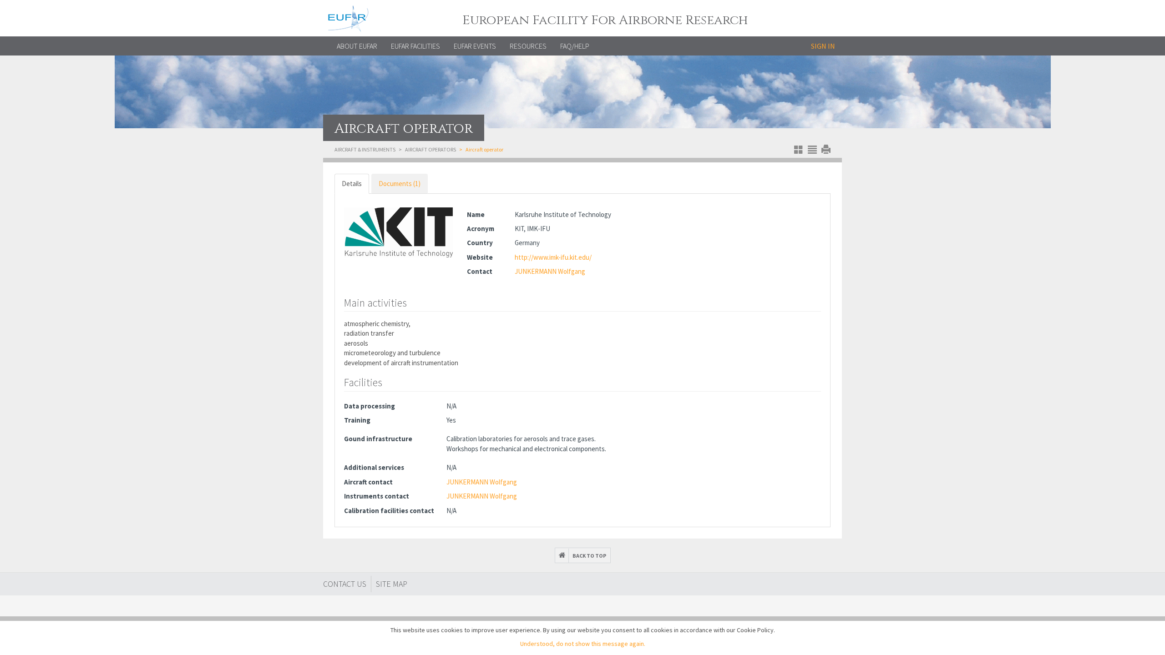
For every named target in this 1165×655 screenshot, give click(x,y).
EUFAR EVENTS (475, 45)
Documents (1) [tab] (399, 183)
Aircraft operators (430, 149)
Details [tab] (352, 183)
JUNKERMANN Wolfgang (550, 271)
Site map (391, 584)
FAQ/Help (574, 45)
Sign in (823, 45)
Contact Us (344, 584)
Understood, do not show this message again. (582, 644)
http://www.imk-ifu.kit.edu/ (553, 257)
